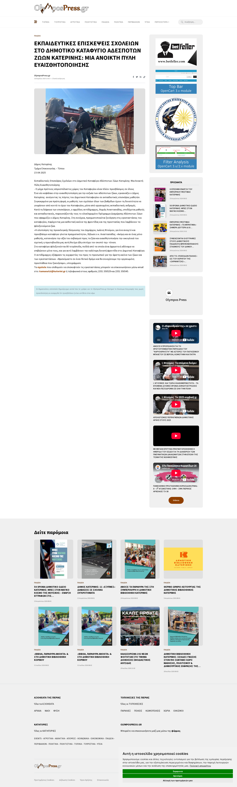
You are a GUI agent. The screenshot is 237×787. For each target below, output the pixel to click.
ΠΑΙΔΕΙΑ (105, 22)
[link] (200, 765)
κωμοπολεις (153, 711)
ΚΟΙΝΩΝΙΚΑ (83, 738)
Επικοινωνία (103, 780)
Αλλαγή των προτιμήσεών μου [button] (178, 780)
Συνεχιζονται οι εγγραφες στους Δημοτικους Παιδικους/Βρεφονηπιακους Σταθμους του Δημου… (184, 242)
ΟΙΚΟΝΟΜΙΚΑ (97, 738)
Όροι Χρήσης (86, 780)
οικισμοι (178, 711)
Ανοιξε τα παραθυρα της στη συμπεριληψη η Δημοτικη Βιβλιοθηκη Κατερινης (137, 590)
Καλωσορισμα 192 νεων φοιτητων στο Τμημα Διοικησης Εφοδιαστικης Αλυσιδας (135, 658)
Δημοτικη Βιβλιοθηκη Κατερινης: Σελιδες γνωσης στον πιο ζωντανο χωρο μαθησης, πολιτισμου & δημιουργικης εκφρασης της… (182, 660)
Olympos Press (176, 299)
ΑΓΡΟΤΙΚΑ (75, 22)
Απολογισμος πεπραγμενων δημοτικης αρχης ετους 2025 (173, 419)
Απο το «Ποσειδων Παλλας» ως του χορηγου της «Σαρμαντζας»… (183, 258)
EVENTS (38, 738)
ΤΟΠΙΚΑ (45, 22)
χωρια (167, 711)
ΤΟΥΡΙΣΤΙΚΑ (59, 22)
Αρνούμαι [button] (177, 776)
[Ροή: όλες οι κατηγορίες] (35, 22)
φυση (56, 711)
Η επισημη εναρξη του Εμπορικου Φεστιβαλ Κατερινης (181, 192)
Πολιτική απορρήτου (200, 765)
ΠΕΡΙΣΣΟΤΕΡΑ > (162, 22)
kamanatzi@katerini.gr (52, 271)
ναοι (47, 711)
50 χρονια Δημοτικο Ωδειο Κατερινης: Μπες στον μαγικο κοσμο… (183, 208)
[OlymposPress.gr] (61, 8)
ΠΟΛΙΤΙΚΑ (118, 22)
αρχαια (37, 711)
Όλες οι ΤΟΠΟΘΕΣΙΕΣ (132, 704)
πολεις (138, 711)
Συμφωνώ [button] (178, 771)
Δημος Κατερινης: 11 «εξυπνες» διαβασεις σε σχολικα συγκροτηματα (96, 590)
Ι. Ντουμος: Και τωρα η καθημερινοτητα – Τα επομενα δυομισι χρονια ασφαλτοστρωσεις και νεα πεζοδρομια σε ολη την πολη (175, 386)
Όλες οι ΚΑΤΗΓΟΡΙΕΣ (45, 731)
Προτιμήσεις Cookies (44, 780)
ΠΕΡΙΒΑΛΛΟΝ (134, 22)
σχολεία (41, 267)
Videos (176, 500)
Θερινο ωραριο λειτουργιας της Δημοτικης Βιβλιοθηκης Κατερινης (182, 590)
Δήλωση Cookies (67, 780)
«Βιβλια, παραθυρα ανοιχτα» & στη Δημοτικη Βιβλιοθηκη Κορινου (51, 657)
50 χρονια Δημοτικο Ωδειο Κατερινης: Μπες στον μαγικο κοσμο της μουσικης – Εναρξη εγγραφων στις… (52, 591)
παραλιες (126, 711)
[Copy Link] (144, 77)
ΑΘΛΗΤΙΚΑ (60, 738)
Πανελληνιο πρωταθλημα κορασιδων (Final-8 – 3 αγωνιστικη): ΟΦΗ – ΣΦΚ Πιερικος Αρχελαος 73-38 (175, 488)
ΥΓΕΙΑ (147, 22)
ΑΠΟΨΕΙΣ (71, 738)
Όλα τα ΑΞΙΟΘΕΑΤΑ (44, 704)
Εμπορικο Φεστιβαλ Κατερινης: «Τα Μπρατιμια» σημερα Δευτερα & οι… (183, 225)
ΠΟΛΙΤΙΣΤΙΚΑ (91, 22)
